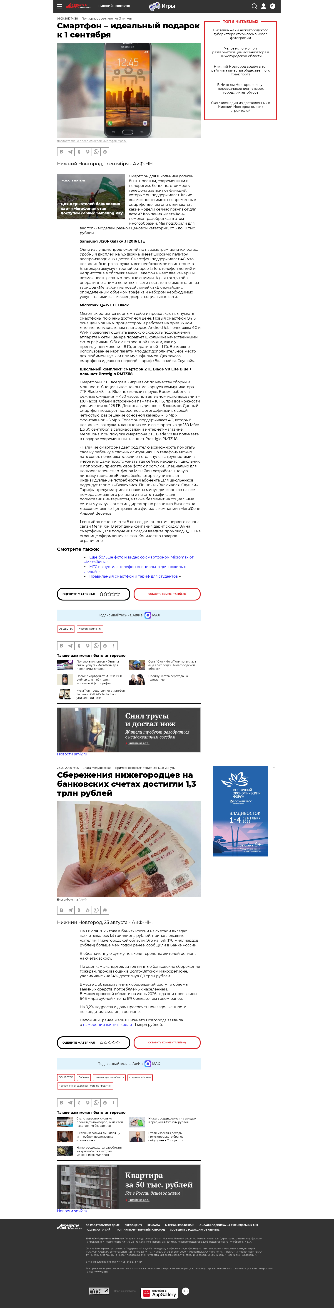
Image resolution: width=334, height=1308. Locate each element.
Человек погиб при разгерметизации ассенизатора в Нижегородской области (240, 52)
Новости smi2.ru (72, 754)
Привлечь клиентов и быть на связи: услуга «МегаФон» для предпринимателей (98, 665)
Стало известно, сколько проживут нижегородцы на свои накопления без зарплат (100, 1122)
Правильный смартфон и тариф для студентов (133, 576)
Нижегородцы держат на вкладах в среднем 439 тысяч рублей (172, 1120)
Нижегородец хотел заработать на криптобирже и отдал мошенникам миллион (99, 1151)
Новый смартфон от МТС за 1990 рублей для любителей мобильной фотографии (99, 679)
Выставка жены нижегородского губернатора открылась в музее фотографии (240, 34)
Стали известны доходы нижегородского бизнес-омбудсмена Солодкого (166, 1136)
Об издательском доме (103, 1225)
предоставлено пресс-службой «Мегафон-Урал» (92, 141)
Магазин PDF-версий (179, 1225)
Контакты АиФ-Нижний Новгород (141, 1229)
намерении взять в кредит (108, 1025)
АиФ (83, 899)
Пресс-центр (133, 1225)
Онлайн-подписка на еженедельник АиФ (229, 1225)
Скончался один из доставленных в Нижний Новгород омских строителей (240, 107)
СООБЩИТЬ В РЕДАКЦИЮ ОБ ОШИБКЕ (194, 1229)
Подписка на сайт (99, 1229)
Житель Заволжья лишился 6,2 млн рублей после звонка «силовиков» (98, 1136)
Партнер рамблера (125, 1291)
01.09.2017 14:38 (67, 18)
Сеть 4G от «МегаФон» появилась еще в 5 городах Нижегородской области (172, 665)
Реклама (153, 1225)
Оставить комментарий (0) (167, 594)
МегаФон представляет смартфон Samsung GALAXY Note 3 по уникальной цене (101, 694)
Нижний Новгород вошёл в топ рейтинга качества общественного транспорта (240, 70)
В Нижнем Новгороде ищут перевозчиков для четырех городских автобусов (240, 88)
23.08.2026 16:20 (68, 767)
